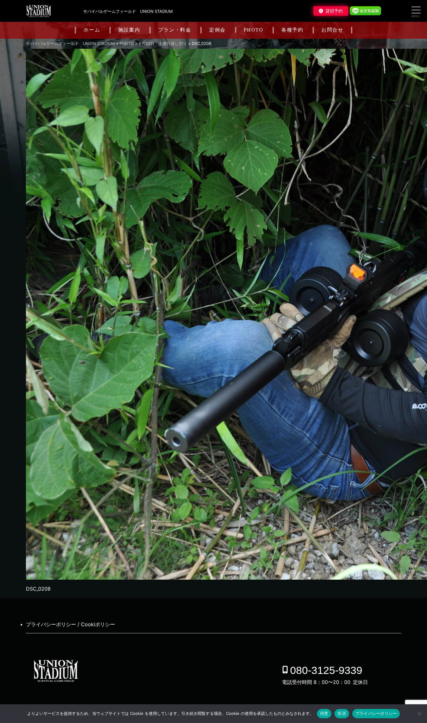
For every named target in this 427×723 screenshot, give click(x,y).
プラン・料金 (174, 29)
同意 (324, 713)
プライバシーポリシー (376, 713)
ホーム (91, 29)
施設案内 (129, 29)
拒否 (342, 713)
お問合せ (332, 29)
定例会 (217, 29)
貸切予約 (334, 10)
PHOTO (254, 29)
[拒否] (419, 714)
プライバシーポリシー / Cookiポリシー (70, 624)
